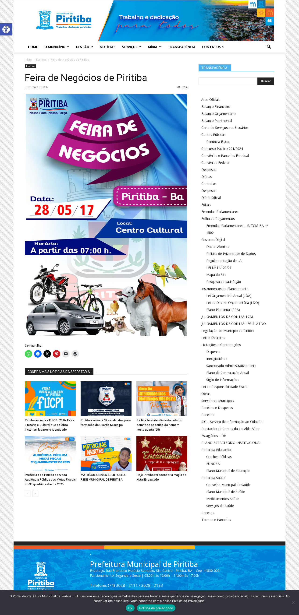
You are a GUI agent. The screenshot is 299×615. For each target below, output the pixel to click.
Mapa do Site (216, 274)
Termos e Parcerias (216, 519)
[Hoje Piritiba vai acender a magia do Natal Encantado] (161, 453)
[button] (6, 29)
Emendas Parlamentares (219, 211)
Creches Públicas (219, 456)
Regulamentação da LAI (224, 260)
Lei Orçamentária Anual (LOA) (228, 295)
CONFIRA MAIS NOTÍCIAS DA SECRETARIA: (59, 372)
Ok (130, 608)
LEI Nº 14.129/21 (218, 267)
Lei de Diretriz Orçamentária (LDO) (232, 302)
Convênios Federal (215, 162)
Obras (205, 393)
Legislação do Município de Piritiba (227, 330)
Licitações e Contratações (221, 344)
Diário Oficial (211, 197)
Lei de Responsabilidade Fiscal (224, 386)
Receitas (207, 414)
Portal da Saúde (213, 477)
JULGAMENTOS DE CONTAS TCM (227, 316)
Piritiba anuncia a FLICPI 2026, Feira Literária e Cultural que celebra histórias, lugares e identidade (49, 424)
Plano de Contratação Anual (227, 372)
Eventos (30, 66)
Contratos (209, 183)
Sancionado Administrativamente (231, 365)
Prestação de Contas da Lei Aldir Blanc (230, 428)
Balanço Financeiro (215, 106)
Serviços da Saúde (220, 505)
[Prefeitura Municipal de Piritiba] (149, 20)
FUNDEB (213, 463)
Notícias (107, 47)
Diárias (206, 176)
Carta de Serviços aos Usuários (225, 127)
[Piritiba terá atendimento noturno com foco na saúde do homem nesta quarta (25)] (161, 398)
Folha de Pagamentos (218, 218)
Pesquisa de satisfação (223, 281)
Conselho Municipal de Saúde (228, 484)
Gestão (82, 47)
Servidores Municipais (217, 400)
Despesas (208, 169)
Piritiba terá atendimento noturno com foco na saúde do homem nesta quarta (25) (159, 424)
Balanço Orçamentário (218, 113)
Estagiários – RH (213, 435)
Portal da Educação (216, 449)
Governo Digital (213, 239)
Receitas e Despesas (217, 407)
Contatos (211, 47)
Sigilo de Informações (222, 379)
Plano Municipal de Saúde (225, 491)
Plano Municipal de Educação (228, 470)
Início (28, 60)
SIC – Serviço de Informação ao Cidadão (232, 421)
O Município (54, 47)
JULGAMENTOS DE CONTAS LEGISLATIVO (233, 323)
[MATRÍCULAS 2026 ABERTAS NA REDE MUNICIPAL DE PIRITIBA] (106, 453)
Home (33, 47)
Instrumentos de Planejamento (225, 288)
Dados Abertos (217, 246)
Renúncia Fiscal (217, 141)
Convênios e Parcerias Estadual (225, 155)
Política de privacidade (156, 608)
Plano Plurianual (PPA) (223, 309)
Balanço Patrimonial (216, 120)
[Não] (293, 602)
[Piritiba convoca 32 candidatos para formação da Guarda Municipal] (106, 398)
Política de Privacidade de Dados (231, 253)
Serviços (129, 47)
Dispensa (213, 351)
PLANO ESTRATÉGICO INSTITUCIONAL (231, 442)
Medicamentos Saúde (222, 498)
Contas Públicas (213, 134)
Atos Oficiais (210, 99)
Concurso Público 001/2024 (222, 148)
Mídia (152, 47)
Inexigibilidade (216, 358)
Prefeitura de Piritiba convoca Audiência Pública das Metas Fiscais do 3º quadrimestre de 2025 (50, 479)
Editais (206, 204)
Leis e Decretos (213, 337)
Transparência (182, 47)
